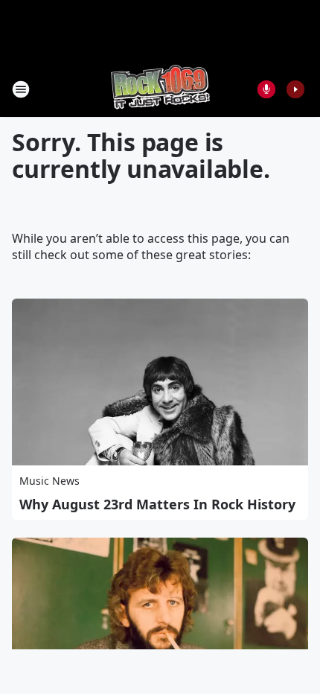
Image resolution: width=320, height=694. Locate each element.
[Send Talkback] (266, 89)
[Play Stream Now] (295, 89)
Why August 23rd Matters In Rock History (157, 504)
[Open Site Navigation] (21, 89)
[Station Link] (160, 89)
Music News (49, 481)
